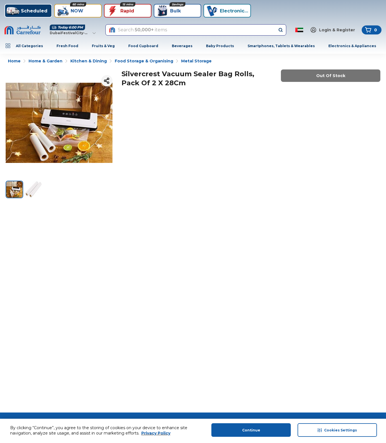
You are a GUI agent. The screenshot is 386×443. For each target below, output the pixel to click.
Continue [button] (251, 430)
